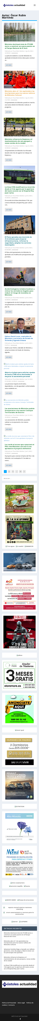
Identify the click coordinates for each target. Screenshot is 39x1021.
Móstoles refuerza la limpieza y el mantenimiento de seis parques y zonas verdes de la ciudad (18, 141)
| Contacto (11, 1005)
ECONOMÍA (8, 250)
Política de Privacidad (9, 1003)
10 (20, 471)
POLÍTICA (7, 345)
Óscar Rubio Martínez (18, 51)
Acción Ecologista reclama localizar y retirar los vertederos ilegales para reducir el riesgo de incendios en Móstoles (20, 292)
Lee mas (8, 65)
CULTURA (7, 100)
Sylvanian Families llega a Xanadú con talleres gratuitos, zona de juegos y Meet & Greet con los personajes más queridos (19, 950)
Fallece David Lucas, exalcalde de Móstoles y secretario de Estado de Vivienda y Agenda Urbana (19, 338)
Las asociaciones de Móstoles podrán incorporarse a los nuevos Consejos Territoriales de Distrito (20, 410)
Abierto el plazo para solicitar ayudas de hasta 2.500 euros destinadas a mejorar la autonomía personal (20, 374)
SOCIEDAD (7, 53)
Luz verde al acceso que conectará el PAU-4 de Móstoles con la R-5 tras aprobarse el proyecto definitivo (19, 447)
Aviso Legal (21, 1003)
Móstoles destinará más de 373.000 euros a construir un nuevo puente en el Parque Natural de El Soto (20, 46)
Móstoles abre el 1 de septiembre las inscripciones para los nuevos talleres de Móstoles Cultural (20, 93)
